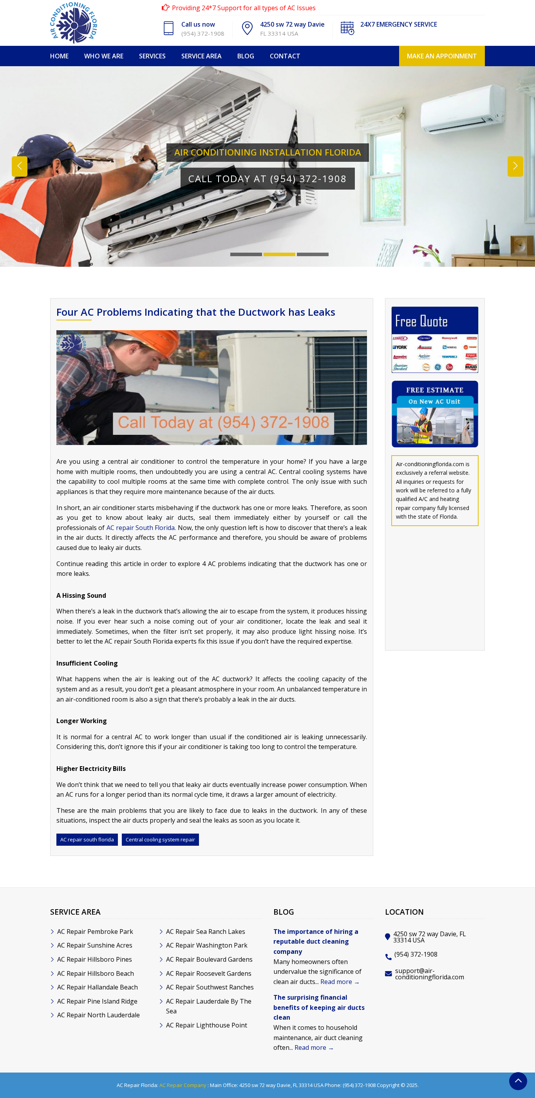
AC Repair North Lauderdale (98, 1015)
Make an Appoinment (442, 56)
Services (152, 56)
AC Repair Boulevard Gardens (209, 959)
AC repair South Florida (141, 527)
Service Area (201, 56)
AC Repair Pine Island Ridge (97, 1001)
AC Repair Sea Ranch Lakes (205, 931)
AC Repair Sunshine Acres (94, 945)
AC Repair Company (182, 1085)
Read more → (340, 981)
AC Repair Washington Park (207, 945)
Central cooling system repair (160, 839)
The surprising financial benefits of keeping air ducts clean (319, 1007)
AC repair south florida (87, 839)
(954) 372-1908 (202, 33)
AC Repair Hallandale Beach (97, 987)
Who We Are (103, 56)
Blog (245, 56)
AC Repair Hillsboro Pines (94, 959)
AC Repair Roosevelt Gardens (208, 973)
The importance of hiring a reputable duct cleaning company (315, 941)
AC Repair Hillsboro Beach (95, 973)
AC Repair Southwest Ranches (210, 987)
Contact (285, 56)
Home (59, 56)
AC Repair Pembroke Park (95, 931)
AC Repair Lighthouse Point (206, 1025)
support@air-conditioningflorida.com (429, 974)
